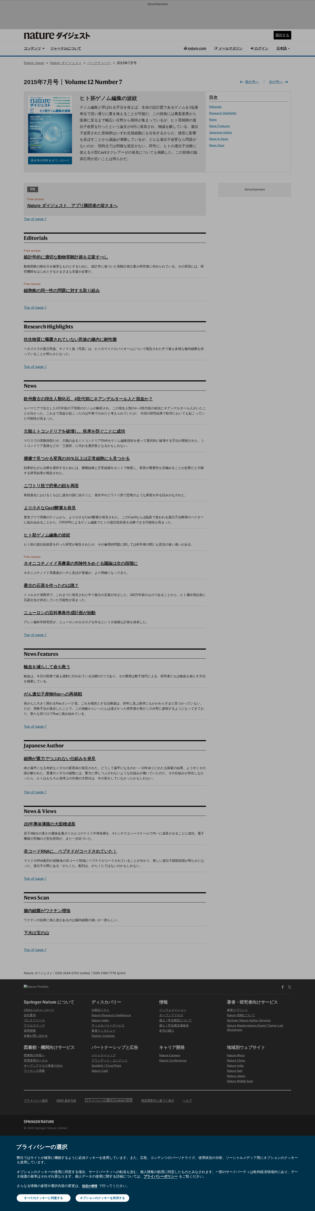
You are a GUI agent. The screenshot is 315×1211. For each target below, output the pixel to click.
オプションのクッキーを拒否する (102, 1198)
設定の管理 (89, 1186)
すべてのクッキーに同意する (43, 1198)
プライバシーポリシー (161, 1176)
